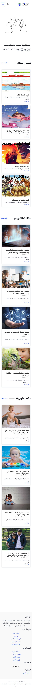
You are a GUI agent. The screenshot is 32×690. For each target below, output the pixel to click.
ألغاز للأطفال (16, 660)
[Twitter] (16, 666)
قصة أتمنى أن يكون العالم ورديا (18, 130)
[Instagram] (13, 666)
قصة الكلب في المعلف (20, 200)
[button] (8, 4)
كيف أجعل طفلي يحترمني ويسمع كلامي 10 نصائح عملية (17, 431)
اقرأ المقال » (26, 101)
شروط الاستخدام (16, 639)
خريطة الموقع (16, 644)
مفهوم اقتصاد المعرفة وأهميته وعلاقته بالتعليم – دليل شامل (17, 251)
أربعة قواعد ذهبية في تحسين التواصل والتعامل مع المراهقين (18, 554)
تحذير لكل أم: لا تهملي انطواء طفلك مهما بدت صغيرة (16, 513)
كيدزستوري (26, 672)
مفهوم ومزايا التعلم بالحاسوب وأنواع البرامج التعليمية (18, 292)
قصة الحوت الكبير (23, 95)
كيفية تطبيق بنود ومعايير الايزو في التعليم (16, 333)
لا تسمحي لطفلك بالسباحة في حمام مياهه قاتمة (18, 472)
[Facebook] (18, 666)
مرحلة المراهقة (23, 558)
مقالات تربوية (16, 651)
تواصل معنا (16, 633)
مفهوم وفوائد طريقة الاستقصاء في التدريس (17, 374)
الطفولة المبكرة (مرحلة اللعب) (20, 435)
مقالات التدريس (16, 654)
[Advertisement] (16, 595)
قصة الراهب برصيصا (22, 166)
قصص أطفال (16, 657)
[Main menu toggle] (3, 4)
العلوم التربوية (23, 254)
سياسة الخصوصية (16, 641)
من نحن (16, 636)
